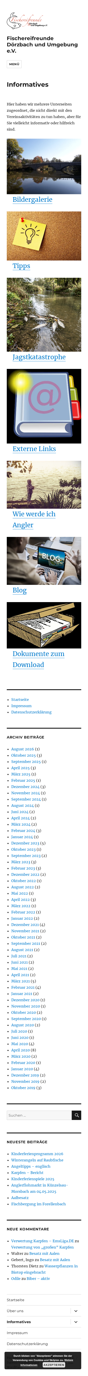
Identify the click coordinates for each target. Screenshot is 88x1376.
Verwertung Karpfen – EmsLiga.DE (42, 1241)
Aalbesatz (20, 1197)
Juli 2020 (19, 1031)
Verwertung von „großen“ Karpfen (42, 1247)
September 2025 (26, 761)
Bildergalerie (32, 200)
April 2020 (20, 1050)
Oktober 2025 (23, 755)
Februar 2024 (23, 830)
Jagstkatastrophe (39, 357)
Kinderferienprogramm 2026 (37, 1154)
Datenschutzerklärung (31, 712)
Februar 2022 (23, 912)
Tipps (21, 266)
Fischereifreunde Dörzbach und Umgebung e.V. (42, 44)
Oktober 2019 (23, 1087)
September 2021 (25, 943)
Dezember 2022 (25, 874)
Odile (16, 1278)
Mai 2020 (19, 1044)
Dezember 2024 (25, 786)
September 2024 (26, 799)
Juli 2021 (18, 956)
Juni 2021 (19, 962)
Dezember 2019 (25, 1075)
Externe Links (34, 449)
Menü (14, 64)
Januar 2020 (22, 1069)
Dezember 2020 (25, 1000)
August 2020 (22, 1025)
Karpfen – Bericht (27, 1172)
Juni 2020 (19, 1037)
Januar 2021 (21, 993)
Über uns (15, 1311)
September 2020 (26, 1018)
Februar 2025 (23, 780)
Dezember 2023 (25, 843)
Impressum (21, 706)
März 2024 (20, 824)
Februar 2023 (23, 868)
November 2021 (25, 931)
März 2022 (20, 906)
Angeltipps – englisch (31, 1166)
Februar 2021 (23, 987)
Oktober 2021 (23, 937)
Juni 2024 (19, 812)
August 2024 (22, 805)
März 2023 (20, 862)
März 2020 (20, 1056)
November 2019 (25, 1081)
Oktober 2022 (23, 881)
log (22, 590)
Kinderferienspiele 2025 (32, 1179)
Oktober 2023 (23, 849)
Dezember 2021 (25, 924)
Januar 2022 (22, 918)
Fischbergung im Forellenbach (38, 1204)
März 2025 (20, 774)
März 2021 (20, 981)
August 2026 (22, 749)
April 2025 (20, 768)
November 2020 (25, 1006)
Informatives (19, 1322)
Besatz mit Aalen (44, 1253)
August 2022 (22, 887)
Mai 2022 (19, 893)
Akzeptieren (54, 1365)
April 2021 (20, 975)
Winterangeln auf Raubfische (37, 1160)
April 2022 (20, 899)
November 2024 (25, 793)
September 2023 (26, 855)
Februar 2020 (23, 1062)
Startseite (20, 699)
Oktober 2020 (23, 1012)
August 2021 (22, 949)
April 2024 (20, 818)
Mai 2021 (19, 968)
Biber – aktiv (38, 1278)
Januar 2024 (22, 837)
